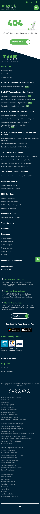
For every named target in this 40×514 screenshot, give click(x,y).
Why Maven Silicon (7, 70)
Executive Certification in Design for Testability (15, 122)
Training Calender (6, 77)
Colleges (5, 228)
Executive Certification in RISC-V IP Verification (15, 147)
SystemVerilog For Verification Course (14, 86)
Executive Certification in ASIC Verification (14, 115)
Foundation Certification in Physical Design (16, 103)
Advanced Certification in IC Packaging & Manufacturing (13, 126)
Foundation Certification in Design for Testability (18, 99)
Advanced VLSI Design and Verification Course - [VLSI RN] (19, 156)
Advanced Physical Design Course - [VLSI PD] (15, 166)
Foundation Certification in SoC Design (15, 106)
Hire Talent (4, 368)
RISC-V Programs (12, 349)
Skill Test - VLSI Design (8, 198)
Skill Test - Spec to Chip (8, 208)
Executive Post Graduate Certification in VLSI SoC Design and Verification (20, 139)
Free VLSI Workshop (7, 248)
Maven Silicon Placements (12, 260)
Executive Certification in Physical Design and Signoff (17, 119)
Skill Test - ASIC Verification (9, 201)
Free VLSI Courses (6, 238)
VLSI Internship (7, 223)
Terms (21, 385)
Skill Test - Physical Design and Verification (14, 205)
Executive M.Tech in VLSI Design (10, 217)
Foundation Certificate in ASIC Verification (16, 96)
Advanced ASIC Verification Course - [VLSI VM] (15, 160)
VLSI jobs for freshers (7, 241)
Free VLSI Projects (6, 245)
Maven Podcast (6, 251)
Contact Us (6, 270)
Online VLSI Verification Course (10, 189)
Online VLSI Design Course (9, 185)
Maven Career (7, 266)
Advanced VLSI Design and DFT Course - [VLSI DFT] (17, 163)
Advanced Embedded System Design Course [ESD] (16, 176)
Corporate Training (7, 371)
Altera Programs (19, 349)
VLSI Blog (4, 254)
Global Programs (8, 358)
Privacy (36, 384)
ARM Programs (4, 349)
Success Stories (6, 74)
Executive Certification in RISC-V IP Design (14, 143)
